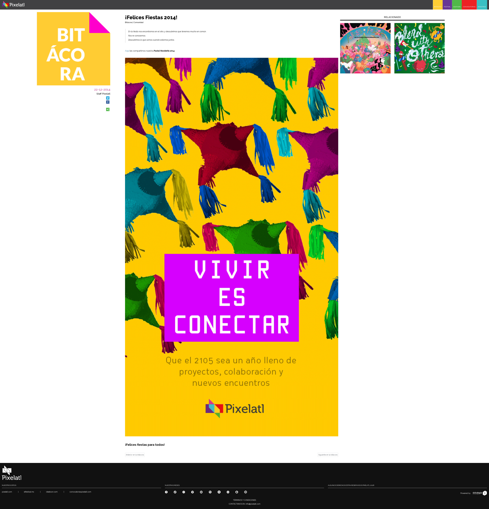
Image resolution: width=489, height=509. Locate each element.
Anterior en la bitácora (135, 455)
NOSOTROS (482, 7)
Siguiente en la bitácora (327, 455)
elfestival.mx (29, 492)
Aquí (127, 51)
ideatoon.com (52, 492)
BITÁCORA (437, 7)
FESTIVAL (447, 7)
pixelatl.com (7, 492)
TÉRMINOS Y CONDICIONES (244, 500)
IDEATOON (456, 7)
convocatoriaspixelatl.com (80, 492)
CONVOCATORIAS (469, 7)
